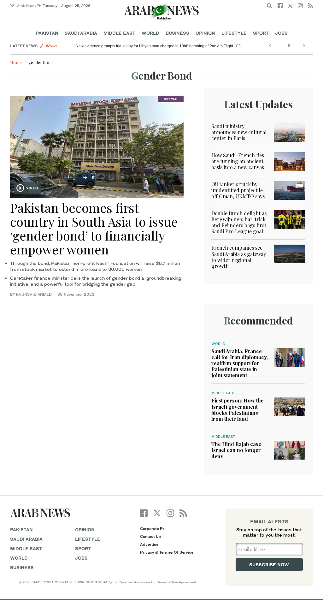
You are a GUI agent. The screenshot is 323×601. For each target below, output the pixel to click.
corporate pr (152, 528)
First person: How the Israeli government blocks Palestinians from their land (237, 409)
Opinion (205, 33)
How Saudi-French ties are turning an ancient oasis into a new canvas (237, 161)
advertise (149, 544)
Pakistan (47, 33)
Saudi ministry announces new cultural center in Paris (239, 132)
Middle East (119, 33)
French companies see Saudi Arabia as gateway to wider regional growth (238, 256)
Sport (261, 33)
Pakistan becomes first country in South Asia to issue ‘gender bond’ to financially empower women (94, 228)
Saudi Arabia (81, 33)
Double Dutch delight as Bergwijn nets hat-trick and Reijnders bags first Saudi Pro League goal (239, 222)
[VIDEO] (97, 146)
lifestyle (87, 539)
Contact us (150, 536)
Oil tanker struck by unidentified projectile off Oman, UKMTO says (238, 190)
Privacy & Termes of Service (166, 552)
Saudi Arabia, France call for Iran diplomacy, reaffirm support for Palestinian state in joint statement (239, 363)
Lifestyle (234, 33)
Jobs (281, 33)
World (150, 33)
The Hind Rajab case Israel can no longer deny (236, 450)
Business (177, 33)
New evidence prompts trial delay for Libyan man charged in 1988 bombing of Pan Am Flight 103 (158, 46)
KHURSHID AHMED (35, 294)
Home (16, 62)
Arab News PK (29, 5)
